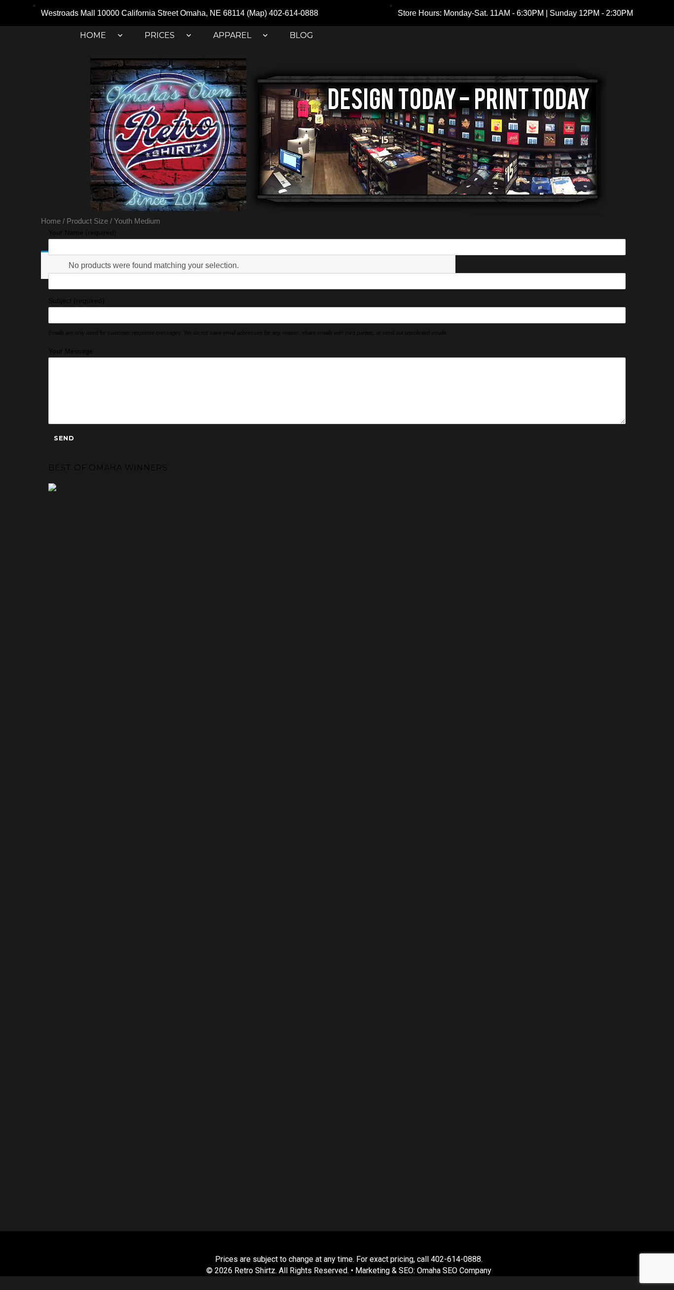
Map (256, 13)
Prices (160, 35)
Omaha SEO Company (454, 1270)
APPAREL (232, 35)
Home (93, 35)
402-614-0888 (293, 13)
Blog (301, 35)
